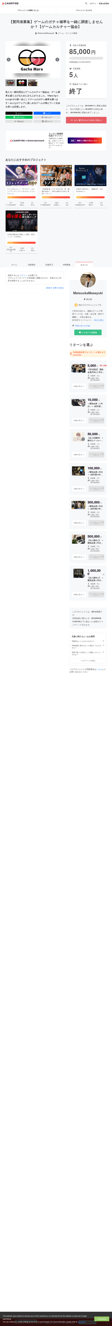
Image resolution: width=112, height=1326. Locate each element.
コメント (84, 264)
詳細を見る (78, 386)
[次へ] (57, 60)
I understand (101, 1319)
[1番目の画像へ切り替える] (10, 82)
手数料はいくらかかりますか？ (83, 641)
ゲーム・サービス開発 (67, 33)
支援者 (49, 264)
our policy (81, 1322)
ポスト (20, 113)
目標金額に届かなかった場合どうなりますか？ (86, 646)
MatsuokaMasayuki (46, 33)
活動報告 (32, 264)
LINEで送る (20, 117)
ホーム (14, 264)
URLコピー (48, 117)
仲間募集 (66, 264)
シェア (48, 113)
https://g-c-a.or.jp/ (82, 325)
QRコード (48, 121)
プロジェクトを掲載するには (28, 10)
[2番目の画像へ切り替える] (22, 82)
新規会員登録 (104, 3)
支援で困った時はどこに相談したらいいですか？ (86, 653)
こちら (99, 669)
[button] (85, 141)
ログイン (93, 3)
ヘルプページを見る (88, 660)
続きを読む (99, 320)
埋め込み (20, 121)
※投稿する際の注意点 (55, 287)
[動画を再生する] (33, 59)
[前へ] (9, 60)
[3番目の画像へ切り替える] (33, 82)
